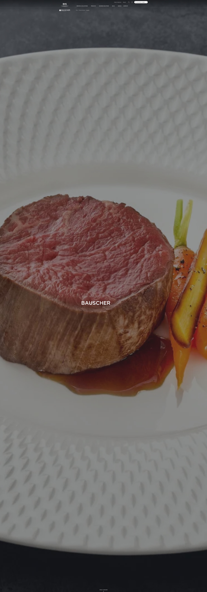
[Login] (132, 2)
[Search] (129, 2)
